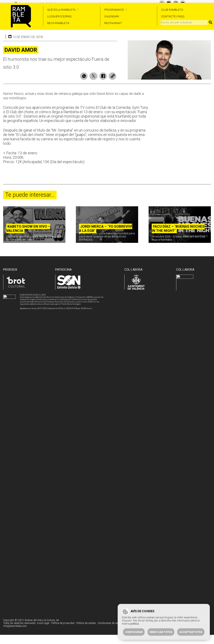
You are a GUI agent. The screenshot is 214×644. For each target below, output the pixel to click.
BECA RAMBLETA (58, 23)
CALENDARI (111, 16)
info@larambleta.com (15, 626)
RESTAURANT (113, 23)
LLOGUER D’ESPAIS (59, 16)
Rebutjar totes (161, 632)
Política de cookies (86, 623)
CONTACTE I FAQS (172, 16)
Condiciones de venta (109, 623)
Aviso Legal (43, 623)
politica (134, 623)
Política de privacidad (62, 623)
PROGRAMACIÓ (114, 9)
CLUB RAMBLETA (172, 9)
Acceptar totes (190, 632)
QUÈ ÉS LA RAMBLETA (61, 9)
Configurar (134, 632)
